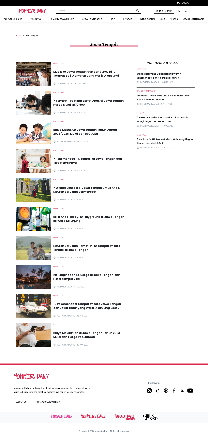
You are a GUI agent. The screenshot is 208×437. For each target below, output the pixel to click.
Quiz (162, 19)
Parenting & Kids (13, 19)
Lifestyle (127, 19)
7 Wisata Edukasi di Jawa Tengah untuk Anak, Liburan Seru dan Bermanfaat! (86, 190)
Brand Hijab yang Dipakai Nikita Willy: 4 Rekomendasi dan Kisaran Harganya (159, 75)
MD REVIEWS (183, 3)
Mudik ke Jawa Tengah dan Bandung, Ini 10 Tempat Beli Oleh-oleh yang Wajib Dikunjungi (86, 74)
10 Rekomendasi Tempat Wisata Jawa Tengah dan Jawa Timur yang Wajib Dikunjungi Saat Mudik (87, 306)
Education (36, 19)
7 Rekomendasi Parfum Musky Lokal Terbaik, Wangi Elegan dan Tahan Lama (162, 119)
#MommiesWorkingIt (62, 19)
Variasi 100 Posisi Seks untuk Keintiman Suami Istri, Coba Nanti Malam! (163, 97)
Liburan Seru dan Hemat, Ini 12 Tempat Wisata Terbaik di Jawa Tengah (86, 248)
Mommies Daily (64, 83)
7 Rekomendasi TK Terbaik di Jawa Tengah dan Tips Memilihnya (87, 161)
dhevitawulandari (149, 82)
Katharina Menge (66, 141)
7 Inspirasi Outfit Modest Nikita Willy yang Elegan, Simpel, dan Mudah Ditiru (165, 141)
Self (113, 19)
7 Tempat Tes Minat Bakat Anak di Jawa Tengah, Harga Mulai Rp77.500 (88, 103)
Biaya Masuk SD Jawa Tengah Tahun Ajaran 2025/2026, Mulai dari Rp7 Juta (85, 132)
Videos (174, 19)
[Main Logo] (32, 11)
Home (18, 35)
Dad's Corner (147, 19)
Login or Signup (164, 10)
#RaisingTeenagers (193, 19)
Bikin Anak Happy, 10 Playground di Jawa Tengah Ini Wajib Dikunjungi (88, 219)
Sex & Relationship (92, 19)
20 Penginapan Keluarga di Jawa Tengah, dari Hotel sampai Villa (87, 277)
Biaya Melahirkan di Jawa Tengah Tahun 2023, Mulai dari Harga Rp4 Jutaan (87, 335)
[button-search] (137, 10)
